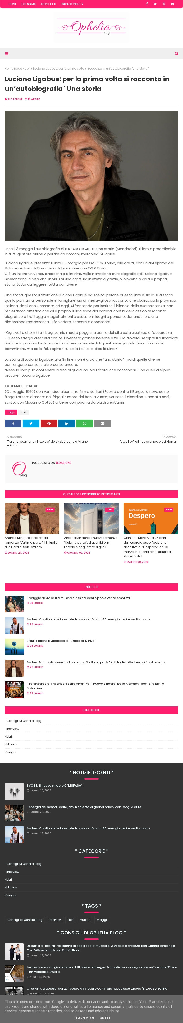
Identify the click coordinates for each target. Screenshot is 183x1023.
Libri (27, 68)
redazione (15, 99)
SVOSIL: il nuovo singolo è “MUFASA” (54, 785)
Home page (13, 68)
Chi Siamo (28, 4)
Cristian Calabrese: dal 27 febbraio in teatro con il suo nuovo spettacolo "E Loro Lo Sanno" (97, 988)
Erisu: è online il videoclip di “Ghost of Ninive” (61, 641)
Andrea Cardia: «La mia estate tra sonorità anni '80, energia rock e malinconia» (88, 619)
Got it (105, 1018)
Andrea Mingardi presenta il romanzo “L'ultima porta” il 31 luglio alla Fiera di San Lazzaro (31, 542)
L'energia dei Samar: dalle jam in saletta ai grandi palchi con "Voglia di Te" (84, 807)
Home (13, 4)
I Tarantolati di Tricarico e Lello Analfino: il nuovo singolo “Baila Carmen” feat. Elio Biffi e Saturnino (95, 686)
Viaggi (11, 752)
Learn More (84, 1018)
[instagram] (164, 4)
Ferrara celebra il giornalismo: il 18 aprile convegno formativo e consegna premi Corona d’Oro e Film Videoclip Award (102, 969)
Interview (12, 729)
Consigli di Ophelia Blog (23, 721)
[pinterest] (172, 4)
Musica (11, 744)
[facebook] (147, 4)
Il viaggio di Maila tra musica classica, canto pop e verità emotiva (78, 598)
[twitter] (155, 4)
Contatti (48, 4)
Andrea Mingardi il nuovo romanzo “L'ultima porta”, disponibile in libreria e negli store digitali (91, 542)
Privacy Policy (72, 4)
